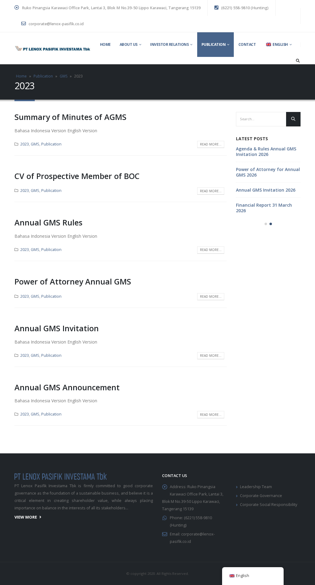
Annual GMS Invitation (56, 328)
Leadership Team (256, 486)
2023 (24, 144)
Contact (247, 44)
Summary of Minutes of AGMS (70, 117)
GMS (63, 76)
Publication (213, 44)
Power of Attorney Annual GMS (72, 281)
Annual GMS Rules (48, 222)
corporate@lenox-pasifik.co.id (56, 23)
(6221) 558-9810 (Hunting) (244, 7)
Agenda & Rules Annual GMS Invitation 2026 (266, 151)
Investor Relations (169, 44)
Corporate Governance (261, 495)
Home (105, 44)
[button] (265, 224)
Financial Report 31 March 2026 (264, 207)
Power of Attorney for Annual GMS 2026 (268, 172)
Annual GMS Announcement (67, 387)
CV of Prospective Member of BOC (77, 176)
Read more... (210, 144)
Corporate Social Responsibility (268, 504)
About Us (129, 44)
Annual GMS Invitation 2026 (265, 190)
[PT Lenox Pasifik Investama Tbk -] (52, 48)
